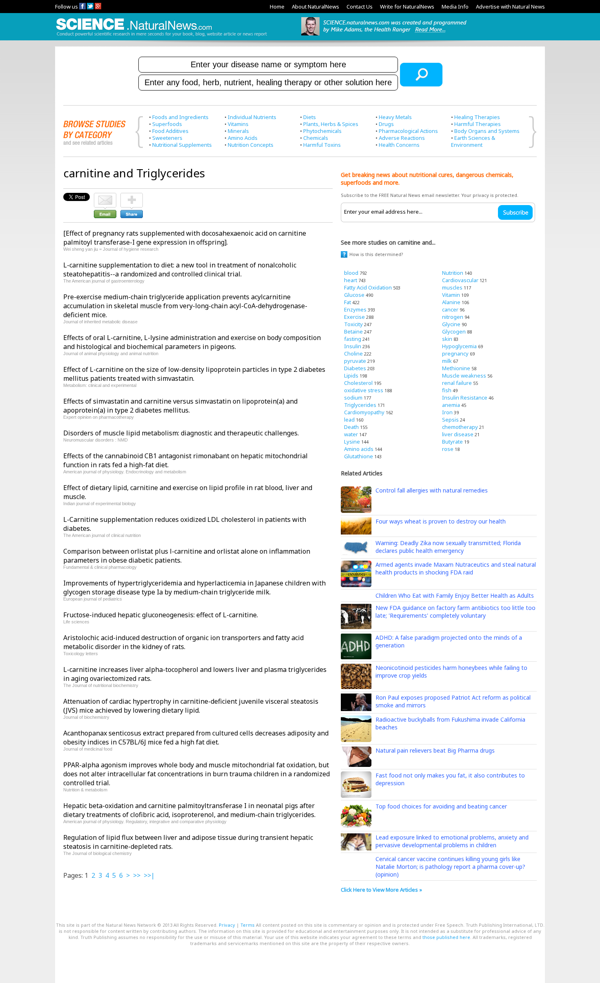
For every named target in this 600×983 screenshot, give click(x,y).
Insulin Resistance (464, 397)
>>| (149, 875)
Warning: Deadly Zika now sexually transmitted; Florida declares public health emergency (448, 546)
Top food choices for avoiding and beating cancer (441, 806)
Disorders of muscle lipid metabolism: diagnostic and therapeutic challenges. (181, 433)
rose (447, 449)
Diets (309, 117)
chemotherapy (460, 427)
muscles (452, 287)
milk (447, 360)
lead (349, 419)
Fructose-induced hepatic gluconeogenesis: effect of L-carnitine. (160, 614)
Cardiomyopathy (364, 412)
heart (350, 280)
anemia (451, 405)
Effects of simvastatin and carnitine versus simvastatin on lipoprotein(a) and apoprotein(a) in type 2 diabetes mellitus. (180, 406)
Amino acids (358, 449)
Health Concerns (399, 144)
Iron (447, 412)
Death (351, 427)
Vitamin (451, 294)
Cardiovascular (460, 280)
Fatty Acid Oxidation (368, 287)
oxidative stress (363, 390)
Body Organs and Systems (487, 131)
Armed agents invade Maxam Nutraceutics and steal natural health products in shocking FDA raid (456, 568)
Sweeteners (167, 137)
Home (277, 6)
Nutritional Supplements (182, 144)
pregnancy (455, 353)
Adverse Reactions (402, 137)
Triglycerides (360, 405)
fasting (352, 338)
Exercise (354, 316)
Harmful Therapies (477, 124)
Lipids (351, 375)
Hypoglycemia (459, 346)
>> (136, 875)
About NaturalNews (315, 6)
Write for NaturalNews (407, 6)
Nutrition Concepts (250, 144)
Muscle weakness (464, 375)
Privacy (227, 925)
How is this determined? (376, 254)
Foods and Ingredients (180, 117)
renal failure (457, 383)
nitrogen (452, 316)
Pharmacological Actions (408, 131)
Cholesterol (358, 383)
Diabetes (355, 368)
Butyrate (452, 441)
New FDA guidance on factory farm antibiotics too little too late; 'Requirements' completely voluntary (456, 611)
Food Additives (170, 131)
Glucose (354, 294)
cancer (450, 309)
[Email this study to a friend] (105, 196)
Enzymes (355, 309)
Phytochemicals (322, 131)
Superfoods (167, 124)
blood (351, 272)
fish (446, 390)
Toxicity (353, 324)
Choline (353, 353)
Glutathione (358, 456)
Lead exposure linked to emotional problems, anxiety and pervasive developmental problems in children (452, 841)
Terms (247, 925)
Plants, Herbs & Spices (330, 124)
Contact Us (360, 6)
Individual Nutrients (252, 117)
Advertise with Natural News (510, 6)
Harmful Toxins (322, 144)
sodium (353, 397)
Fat (347, 302)
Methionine (456, 368)
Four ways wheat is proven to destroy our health (441, 521)
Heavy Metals (395, 117)
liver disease (457, 434)
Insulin (352, 346)
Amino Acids (243, 137)
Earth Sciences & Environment (473, 141)
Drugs (386, 124)
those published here (446, 937)
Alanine (451, 302)
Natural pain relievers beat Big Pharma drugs (435, 750)
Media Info (455, 6)
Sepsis (450, 419)
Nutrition (452, 272)
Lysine (352, 441)
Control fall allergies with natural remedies (432, 490)
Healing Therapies (477, 117)
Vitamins (238, 124)
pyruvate (355, 360)
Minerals (238, 131)
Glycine (451, 324)
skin (447, 338)
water (351, 434)
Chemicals (315, 137)
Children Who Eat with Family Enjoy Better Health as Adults (455, 595)
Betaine (353, 331)
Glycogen (454, 331)
